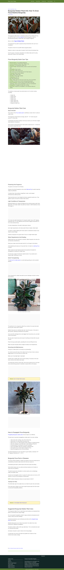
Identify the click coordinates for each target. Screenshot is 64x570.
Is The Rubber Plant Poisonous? (20, 502)
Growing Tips (44, 1)
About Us (9, 561)
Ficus (15, 9)
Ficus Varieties (11, 548)
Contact (9, 560)
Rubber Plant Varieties (20, 548)
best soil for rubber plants (15, 260)
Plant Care (32, 1)
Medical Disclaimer (11, 565)
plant (20, 112)
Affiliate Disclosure (11, 567)
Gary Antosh (11, 14)
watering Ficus (36, 246)
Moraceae (14, 548)
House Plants (38, 1)
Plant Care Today (12, 1)
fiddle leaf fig (29, 189)
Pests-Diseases (50, 1)
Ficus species (21, 37)
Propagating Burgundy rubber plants (15, 434)
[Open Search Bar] (54, 1)
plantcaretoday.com (31, 569)
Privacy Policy (10, 564)
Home (9, 9)
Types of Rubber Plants (19, 41)
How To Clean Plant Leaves (19, 378)
